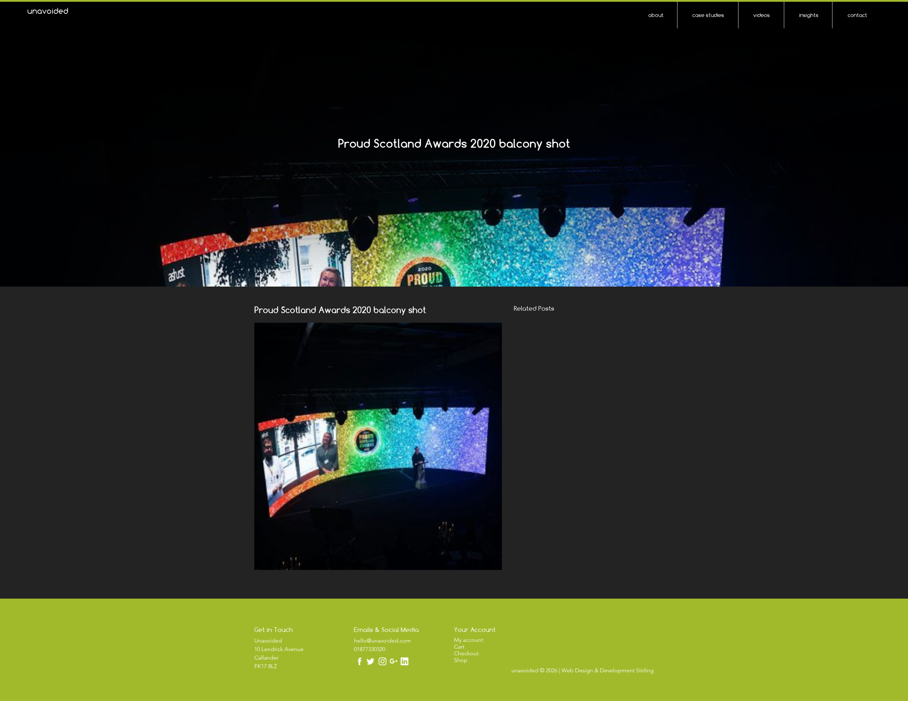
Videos (761, 15)
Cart (459, 646)
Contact (857, 15)
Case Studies (708, 15)
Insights (809, 15)
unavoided (47, 11)
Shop (460, 660)
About (656, 15)
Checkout (466, 653)
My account (468, 640)
